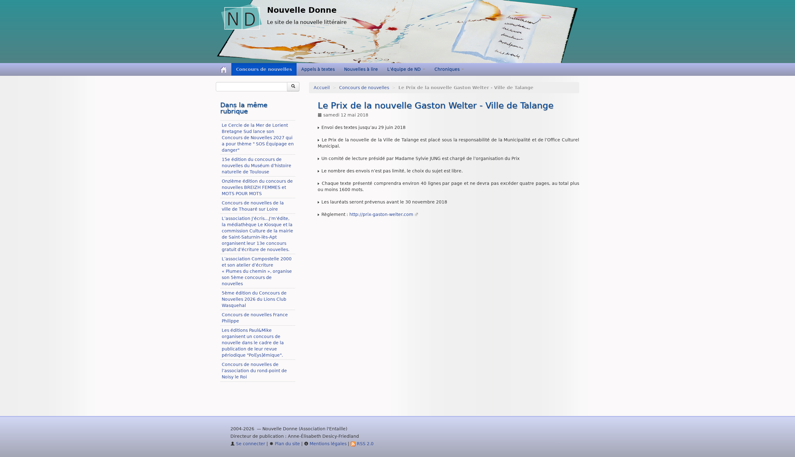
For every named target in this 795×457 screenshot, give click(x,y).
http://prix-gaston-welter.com (381, 214)
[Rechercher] (293, 86)
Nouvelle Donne (302, 10)
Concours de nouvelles (264, 69)
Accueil (322, 87)
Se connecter (250, 443)
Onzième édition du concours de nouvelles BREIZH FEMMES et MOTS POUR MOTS (257, 187)
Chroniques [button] (447, 69)
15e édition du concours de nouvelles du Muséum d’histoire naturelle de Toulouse (256, 165)
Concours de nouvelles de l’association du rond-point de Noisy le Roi (254, 370)
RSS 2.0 (365, 443)
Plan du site (287, 443)
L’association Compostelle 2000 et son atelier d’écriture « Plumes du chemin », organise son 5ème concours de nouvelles (257, 271)
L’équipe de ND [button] (404, 69)
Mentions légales (327, 443)
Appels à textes (318, 69)
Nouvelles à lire (361, 69)
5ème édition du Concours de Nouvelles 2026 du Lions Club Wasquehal (254, 299)
